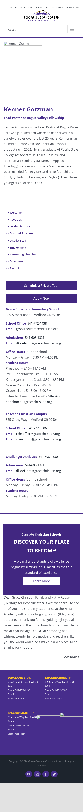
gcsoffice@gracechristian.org (37, 329)
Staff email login (16, 698)
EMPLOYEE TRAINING (54, 7)
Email (11, 694)
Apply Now (41, 298)
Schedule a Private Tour (41, 285)
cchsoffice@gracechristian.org (38, 434)
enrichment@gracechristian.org (29, 402)
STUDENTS (28, 7)
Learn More (41, 581)
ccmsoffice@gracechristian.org (38, 439)
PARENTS (39, 7)
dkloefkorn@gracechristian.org (38, 343)
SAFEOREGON (15, 7)
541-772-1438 (37, 323)
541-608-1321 (34, 337)
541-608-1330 (48, 457)
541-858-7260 (50, 396)
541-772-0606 (72, 7)
